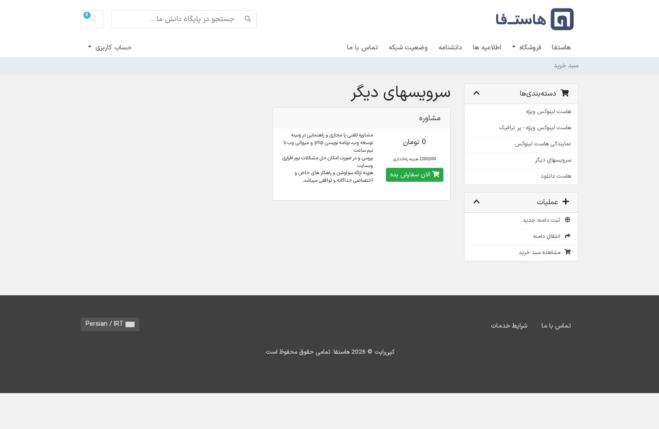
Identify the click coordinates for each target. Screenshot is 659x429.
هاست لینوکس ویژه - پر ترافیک (535, 127)
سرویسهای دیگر (553, 160)
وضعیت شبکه (408, 48)
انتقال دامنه (548, 236)
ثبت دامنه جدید (543, 220)
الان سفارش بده (411, 174)
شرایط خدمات (509, 326)
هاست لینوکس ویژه (548, 111)
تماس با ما (362, 48)
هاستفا (561, 48)
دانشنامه (450, 48)
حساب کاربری (112, 48)
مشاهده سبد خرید (541, 252)
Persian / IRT (106, 324)
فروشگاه (529, 48)
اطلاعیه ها (487, 48)
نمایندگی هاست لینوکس (543, 144)
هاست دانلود (556, 176)
